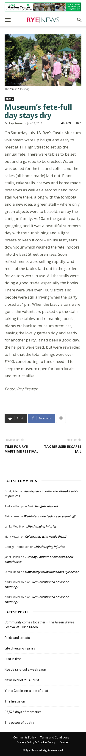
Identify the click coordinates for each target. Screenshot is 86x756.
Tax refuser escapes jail (62, 449)
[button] (7, 20)
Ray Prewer (16, 123)
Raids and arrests (17, 638)
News (9, 99)
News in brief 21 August (22, 680)
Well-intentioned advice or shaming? (49, 516)
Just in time (13, 659)
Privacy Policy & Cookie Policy (36, 742)
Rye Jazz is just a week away (26, 669)
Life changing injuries (43, 506)
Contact (64, 742)
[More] (61, 418)
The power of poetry (19, 722)
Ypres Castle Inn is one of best (26, 691)
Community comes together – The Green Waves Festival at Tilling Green (39, 624)
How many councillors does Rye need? (51, 572)
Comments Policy (24, 737)
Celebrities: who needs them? (45, 536)
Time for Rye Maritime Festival (21, 449)
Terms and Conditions (54, 737)
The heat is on (15, 701)
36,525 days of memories (23, 712)
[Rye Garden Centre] (43, 7)
